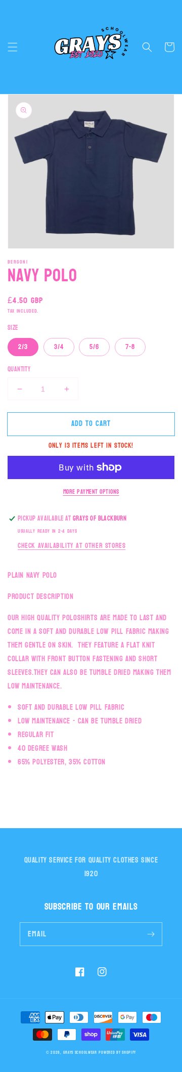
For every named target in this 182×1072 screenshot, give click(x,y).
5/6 (94, 346)
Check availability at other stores (71, 545)
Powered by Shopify (117, 1052)
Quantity (19, 370)
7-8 (130, 346)
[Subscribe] (151, 934)
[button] (13, 47)
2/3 (23, 346)
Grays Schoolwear (80, 1052)
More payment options (91, 491)
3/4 (59, 346)
